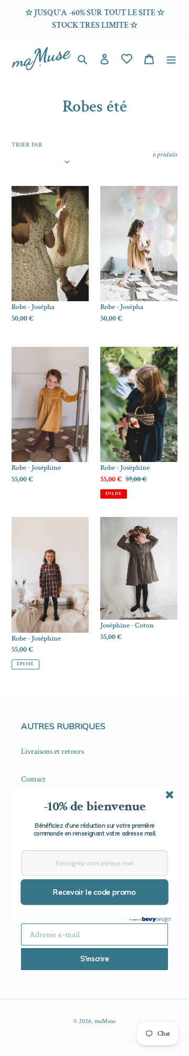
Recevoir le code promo (94, 892)
